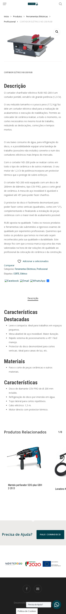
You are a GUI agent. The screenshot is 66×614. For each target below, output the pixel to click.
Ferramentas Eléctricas (37, 16)
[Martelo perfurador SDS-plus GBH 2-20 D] (25, 459)
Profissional (10, 21)
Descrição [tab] (33, 298)
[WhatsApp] (38, 280)
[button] (4, 3)
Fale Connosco (50, 534)
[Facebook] (11, 280)
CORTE (16, 273)
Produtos (17, 16)
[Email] (24, 280)
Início (6, 16)
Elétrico (23, 273)
